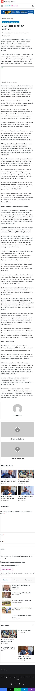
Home (4, 18)
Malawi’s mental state (10, 1)
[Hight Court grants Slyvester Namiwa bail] (9, 490)
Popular (5, 580)
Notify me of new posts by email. (10, 565)
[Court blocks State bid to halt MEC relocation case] (9, 474)
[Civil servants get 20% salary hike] (6, 595)
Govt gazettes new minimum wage (22, 608)
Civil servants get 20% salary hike (21, 593)
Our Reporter (7, 33)
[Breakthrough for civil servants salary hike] (6, 588)
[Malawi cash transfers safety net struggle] (26, 474)
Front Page (10, 18)
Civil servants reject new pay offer (21, 600)
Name (2, 534)
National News (15, 22)
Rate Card (3, 670)
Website (2, 549)
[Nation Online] (11, 6)
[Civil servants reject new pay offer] (6, 603)
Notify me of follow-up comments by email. (13, 562)
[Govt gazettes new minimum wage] (6, 610)
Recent (16, 580)
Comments (28, 580)
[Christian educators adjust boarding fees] (26, 490)
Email (2, 542)
